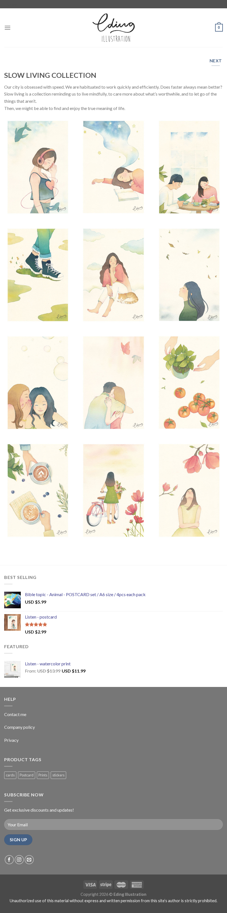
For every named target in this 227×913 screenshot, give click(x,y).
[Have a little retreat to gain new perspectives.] (113, 275)
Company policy (19, 727)
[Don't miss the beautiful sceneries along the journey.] (113, 490)
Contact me (15, 714)
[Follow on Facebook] (9, 859)
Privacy (11, 740)
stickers (58, 775)
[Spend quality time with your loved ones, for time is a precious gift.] (189, 167)
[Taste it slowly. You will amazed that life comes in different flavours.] (37, 490)
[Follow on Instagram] (19, 859)
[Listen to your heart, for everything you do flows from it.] (37, 167)
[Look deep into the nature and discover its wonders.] (189, 490)
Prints (42, 775)
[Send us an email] (29, 859)
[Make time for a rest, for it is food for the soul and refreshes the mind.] (113, 167)
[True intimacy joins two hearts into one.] (113, 382)
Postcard (26, 775)
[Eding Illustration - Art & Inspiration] (113, 28)
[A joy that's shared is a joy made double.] (37, 382)
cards (10, 775)
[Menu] (7, 27)
